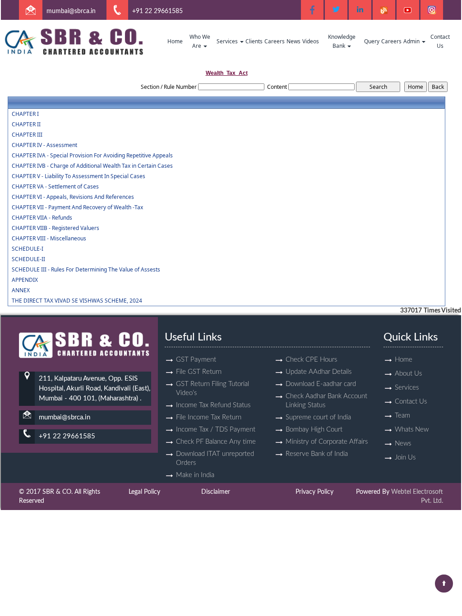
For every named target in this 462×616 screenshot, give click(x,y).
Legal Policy (144, 492)
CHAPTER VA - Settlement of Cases (55, 186)
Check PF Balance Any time (216, 441)
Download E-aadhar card (321, 384)
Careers (274, 41)
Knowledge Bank (342, 41)
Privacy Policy (314, 492)
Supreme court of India (318, 417)
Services (228, 41)
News (293, 41)
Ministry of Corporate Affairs (327, 441)
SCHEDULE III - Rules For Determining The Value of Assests (86, 269)
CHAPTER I (25, 114)
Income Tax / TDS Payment (215, 429)
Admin (412, 41)
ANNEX (21, 290)
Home (175, 41)
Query (371, 41)
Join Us (405, 457)
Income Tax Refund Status (213, 405)
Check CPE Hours (311, 359)
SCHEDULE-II (28, 259)
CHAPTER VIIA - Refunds (42, 217)
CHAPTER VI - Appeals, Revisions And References (73, 197)
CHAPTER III (27, 134)
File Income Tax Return (208, 417)
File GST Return (199, 371)
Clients (254, 41)
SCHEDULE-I (27, 249)
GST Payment (196, 359)
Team (402, 415)
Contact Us (440, 41)
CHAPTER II (26, 124)
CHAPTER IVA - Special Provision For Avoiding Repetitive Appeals (92, 155)
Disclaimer (215, 492)
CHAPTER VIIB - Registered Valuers (55, 228)
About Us (408, 373)
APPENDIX (25, 280)
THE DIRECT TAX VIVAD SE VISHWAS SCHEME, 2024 (77, 300)
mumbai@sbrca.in (71, 11)
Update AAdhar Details (318, 371)
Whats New (412, 429)
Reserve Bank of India (317, 454)
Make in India (195, 475)
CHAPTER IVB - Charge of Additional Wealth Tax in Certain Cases (92, 166)
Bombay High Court (314, 429)
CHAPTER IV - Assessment (44, 145)
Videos (310, 41)
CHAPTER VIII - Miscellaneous (49, 238)
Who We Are (199, 41)
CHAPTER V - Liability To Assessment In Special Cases (78, 176)
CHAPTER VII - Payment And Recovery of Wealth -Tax (77, 207)
